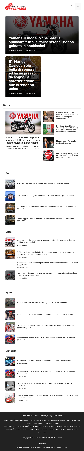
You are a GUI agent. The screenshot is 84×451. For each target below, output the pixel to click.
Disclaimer (58, 416)
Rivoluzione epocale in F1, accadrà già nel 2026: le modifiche (42, 302)
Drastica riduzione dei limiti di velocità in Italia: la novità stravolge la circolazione (67, 116)
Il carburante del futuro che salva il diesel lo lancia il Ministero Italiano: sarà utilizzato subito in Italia (67, 129)
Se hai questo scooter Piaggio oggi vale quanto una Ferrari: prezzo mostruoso (44, 384)
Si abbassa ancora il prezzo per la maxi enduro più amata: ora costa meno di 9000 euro (47, 263)
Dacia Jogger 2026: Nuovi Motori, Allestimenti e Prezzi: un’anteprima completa (45, 220)
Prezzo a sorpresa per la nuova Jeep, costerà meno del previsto (43, 183)
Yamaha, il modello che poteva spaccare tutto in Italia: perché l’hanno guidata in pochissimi (41, 42)
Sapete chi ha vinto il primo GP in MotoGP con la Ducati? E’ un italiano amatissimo (46, 339)
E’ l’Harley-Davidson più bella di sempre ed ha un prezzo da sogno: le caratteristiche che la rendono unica (22, 75)
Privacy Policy (46, 416)
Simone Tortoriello (16, 50)
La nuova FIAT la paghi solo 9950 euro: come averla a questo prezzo (45, 195)
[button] (71, 6)
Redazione (35, 416)
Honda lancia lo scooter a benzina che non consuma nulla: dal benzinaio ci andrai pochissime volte (47, 274)
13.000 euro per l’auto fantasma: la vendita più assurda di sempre (44, 360)
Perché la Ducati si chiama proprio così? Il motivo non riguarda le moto (67, 155)
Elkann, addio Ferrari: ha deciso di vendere (66, 142)
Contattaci (58, 438)
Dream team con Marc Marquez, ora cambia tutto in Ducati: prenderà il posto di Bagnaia (46, 326)
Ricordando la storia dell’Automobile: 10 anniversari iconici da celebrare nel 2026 (46, 207)
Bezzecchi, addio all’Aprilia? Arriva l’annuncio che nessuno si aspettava (46, 314)
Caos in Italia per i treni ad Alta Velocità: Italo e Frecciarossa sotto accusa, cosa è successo (47, 396)
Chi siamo (26, 416)
